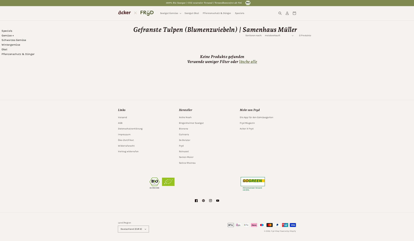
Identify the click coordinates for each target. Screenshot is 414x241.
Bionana (183, 128)
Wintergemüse (11, 44)
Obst (4, 49)
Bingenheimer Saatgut (191, 123)
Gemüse (8, 35)
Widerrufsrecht (126, 145)
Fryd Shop (275, 231)
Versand (122, 117)
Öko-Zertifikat (126, 140)
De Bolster (184, 140)
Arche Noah (185, 117)
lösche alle (248, 61)
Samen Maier (186, 157)
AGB (120, 123)
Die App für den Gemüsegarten (256, 117)
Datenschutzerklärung (130, 128)
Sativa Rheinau (187, 163)
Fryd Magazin (247, 123)
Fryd (181, 145)
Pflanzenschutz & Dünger (18, 54)
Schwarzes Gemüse (14, 40)
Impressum (124, 134)
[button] (170, 13)
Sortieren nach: (253, 35)
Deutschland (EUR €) (131, 229)
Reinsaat (184, 151)
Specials (7, 30)
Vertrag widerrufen (128, 151)
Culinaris (184, 134)
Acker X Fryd (246, 128)
